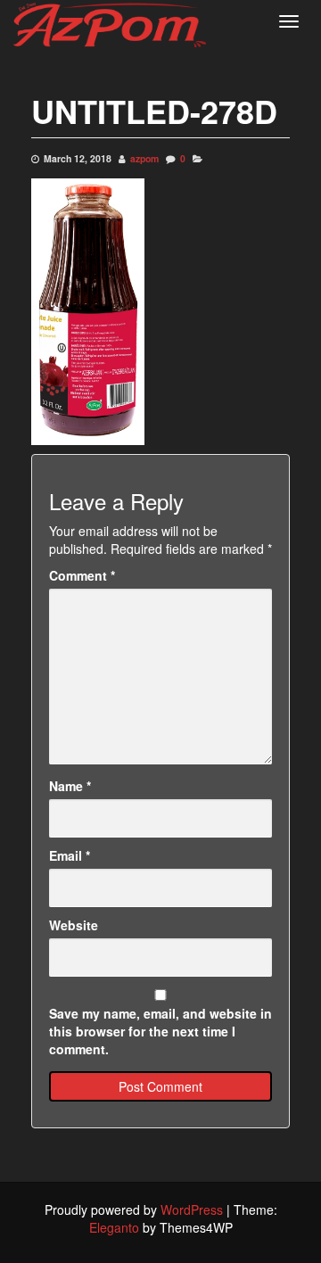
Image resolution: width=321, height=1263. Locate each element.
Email (69, 855)
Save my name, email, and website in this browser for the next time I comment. (160, 1031)
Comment (82, 575)
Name (70, 786)
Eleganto (114, 1227)
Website (73, 925)
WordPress (191, 1209)
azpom (144, 158)
